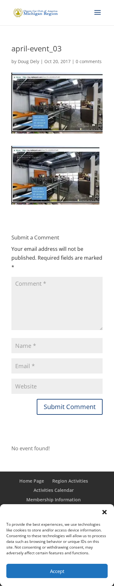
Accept (57, 571)
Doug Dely (28, 61)
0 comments (89, 61)
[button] (104, 512)
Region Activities (70, 481)
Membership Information (53, 500)
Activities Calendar (54, 490)
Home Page (31, 481)
